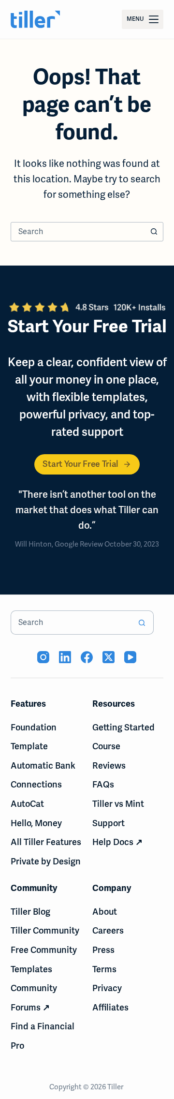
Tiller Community (45, 930)
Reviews (109, 765)
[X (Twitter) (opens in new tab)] (108, 657)
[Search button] (154, 232)
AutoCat (27, 804)
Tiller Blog (30, 911)
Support (108, 823)
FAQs (103, 784)
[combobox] (78, 231)
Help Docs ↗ (117, 842)
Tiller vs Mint (118, 804)
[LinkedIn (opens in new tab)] (65, 657)
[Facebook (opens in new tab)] (87, 657)
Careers (108, 930)
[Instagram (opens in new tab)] (43, 657)
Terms (104, 969)
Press (103, 950)
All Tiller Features (46, 842)
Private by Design (46, 861)
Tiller (116, 1087)
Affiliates (110, 1007)
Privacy (107, 988)
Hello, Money (36, 823)
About (104, 911)
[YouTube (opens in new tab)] (130, 657)
